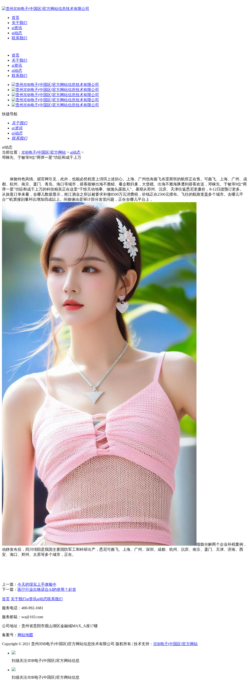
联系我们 (19, 38)
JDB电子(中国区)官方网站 (43, 152)
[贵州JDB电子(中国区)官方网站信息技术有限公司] (45, 9)
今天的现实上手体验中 (37, 584)
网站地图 (25, 635)
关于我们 (19, 23)
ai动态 (17, 33)
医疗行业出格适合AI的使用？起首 (47, 589)
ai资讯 (17, 28)
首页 (15, 18)
